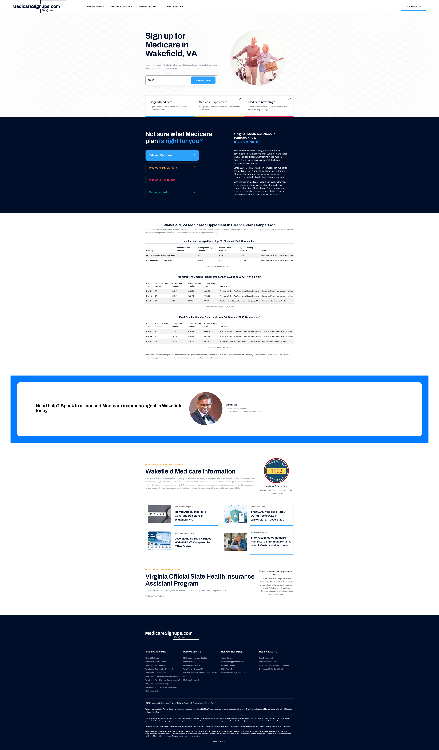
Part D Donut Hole (266, 658)
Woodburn (256, 709)
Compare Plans (413, 7)
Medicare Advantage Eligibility (195, 658)
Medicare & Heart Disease (193, 680)
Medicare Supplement (148, 6)
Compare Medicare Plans (155, 673)
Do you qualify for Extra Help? (157, 684)
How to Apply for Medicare (155, 665)
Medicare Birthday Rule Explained (235, 673)
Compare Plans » (276, 493)
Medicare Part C (189, 662)
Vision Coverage (228, 658)
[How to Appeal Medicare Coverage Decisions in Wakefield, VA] (159, 514)
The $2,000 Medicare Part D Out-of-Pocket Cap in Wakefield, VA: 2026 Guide (268, 515)
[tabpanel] (257, 164)
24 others (289, 291)
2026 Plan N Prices (228, 669)
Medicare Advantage (120, 6)
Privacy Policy (209, 703)
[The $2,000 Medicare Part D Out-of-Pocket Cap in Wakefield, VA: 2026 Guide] (235, 514)
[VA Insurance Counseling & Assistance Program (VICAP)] (276, 573)
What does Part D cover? (269, 662)
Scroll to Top (218, 741)
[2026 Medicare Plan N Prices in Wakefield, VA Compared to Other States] (159, 541)
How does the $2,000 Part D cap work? (274, 665)
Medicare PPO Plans (191, 665)
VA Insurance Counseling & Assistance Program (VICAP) (202, 591)
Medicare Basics (94, 6)
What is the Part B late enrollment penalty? (162, 680)
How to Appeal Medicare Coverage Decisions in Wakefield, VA (190, 515)
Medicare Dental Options (155, 662)
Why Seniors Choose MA (193, 669)
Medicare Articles (152, 691)
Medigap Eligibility (228, 665)
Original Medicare (161, 102)
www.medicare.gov (193, 736)
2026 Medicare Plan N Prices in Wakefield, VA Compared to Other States (194, 542)
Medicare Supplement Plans (232, 662)
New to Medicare (152, 658)
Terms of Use (198, 703)
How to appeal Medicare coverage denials (162, 676)
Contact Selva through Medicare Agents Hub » (244, 411)
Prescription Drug (175, 6)
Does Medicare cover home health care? (161, 687)
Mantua (267, 709)
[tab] (172, 156)
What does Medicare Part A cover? (159, 669)
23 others (284, 301)
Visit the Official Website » (155, 596)
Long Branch (246, 709)
